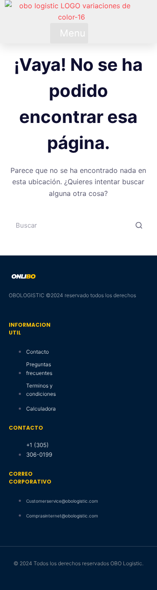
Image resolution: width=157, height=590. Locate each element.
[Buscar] (138, 225)
